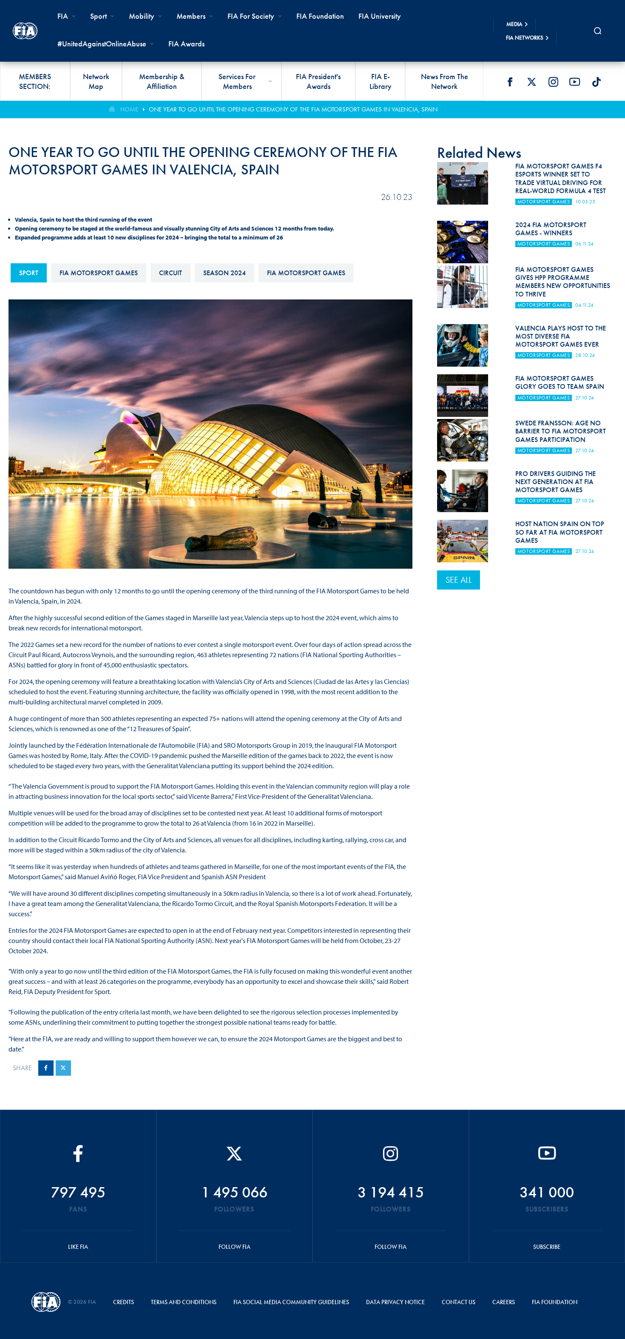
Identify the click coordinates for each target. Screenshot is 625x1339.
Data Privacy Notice (395, 1302)
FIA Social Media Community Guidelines (291, 1302)
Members (190, 16)
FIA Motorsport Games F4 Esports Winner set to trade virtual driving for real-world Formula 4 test (560, 178)
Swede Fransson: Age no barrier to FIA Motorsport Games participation (560, 431)
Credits (123, 1302)
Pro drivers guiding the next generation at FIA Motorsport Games (555, 481)
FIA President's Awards (318, 81)
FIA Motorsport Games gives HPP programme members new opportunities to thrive (562, 282)
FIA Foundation (320, 16)
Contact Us (458, 1302)
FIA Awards (186, 43)
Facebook (509, 81)
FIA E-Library (380, 81)
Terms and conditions (183, 1302)
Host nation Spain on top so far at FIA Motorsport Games (559, 531)
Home (129, 109)
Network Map (96, 81)
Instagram (553, 81)
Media (514, 24)
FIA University (379, 16)
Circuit (170, 272)
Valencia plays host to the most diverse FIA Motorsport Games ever (560, 336)
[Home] (25, 31)
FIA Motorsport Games (99, 272)
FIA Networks (524, 37)
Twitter (531, 81)
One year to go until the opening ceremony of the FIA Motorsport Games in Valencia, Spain (293, 109)
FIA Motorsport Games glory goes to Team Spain (559, 382)
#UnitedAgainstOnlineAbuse (101, 43)
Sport (28, 272)
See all (459, 579)
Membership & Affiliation (162, 81)
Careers (503, 1302)
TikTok (596, 81)
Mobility (141, 16)
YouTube (574, 81)
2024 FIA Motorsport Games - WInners (550, 228)
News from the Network (444, 81)
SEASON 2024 (224, 272)
